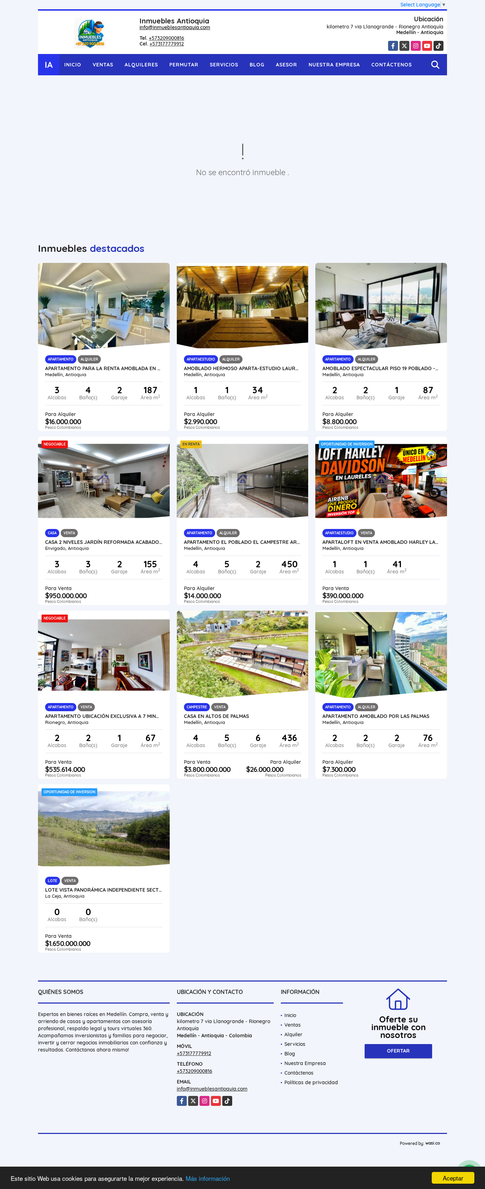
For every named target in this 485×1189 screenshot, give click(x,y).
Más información (208, 1178)
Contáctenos (391, 64)
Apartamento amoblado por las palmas (375, 716)
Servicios (224, 64)
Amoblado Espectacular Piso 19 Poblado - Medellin (381, 368)
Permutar (183, 64)
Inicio (72, 64)
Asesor (286, 64)
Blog (257, 64)
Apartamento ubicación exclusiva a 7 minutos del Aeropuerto (104, 716)
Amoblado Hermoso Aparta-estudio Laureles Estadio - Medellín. (242, 368)
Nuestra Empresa (334, 64)
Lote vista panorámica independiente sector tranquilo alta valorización (104, 890)
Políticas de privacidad (311, 1082)
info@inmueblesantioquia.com (175, 27)
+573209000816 (166, 38)
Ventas (103, 64)
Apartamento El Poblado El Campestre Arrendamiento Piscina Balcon (242, 542)
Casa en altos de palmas (216, 716)
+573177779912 (166, 43)
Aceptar (453, 1177)
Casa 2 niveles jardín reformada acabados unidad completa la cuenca (104, 542)
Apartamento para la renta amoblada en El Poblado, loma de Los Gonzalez (104, 368)
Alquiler (293, 1034)
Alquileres (141, 64)
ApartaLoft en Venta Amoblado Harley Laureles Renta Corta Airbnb (381, 542)
